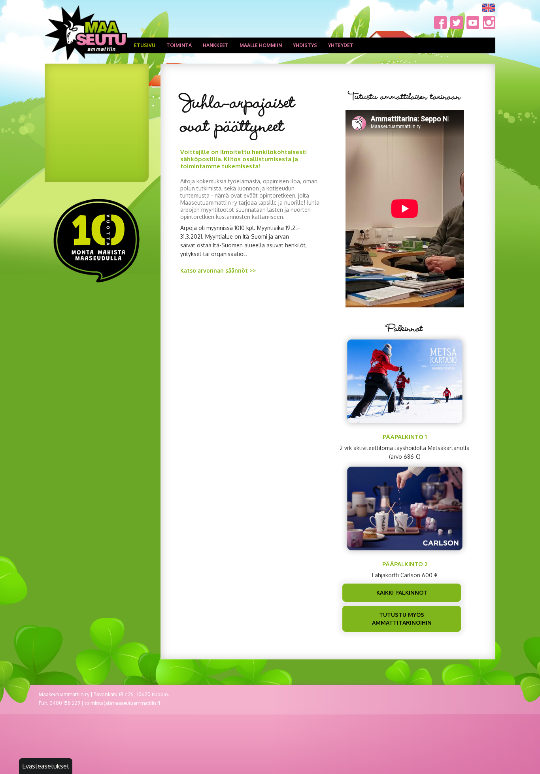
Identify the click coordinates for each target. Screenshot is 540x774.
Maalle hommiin (261, 45)
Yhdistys (305, 45)
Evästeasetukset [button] (45, 766)
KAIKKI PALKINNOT (401, 592)
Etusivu (144, 45)
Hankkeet (215, 45)
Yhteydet (340, 45)
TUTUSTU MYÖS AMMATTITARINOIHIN (402, 618)
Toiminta (179, 45)
